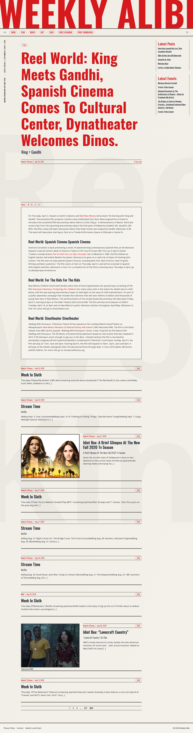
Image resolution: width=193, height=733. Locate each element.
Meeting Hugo (163, 63)
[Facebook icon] (28, 205)
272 (85, 708)
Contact (20, 728)
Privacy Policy (9, 728)
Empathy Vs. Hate (164, 59)
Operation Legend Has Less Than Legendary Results (170, 50)
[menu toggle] (5, 32)
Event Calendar (65, 32)
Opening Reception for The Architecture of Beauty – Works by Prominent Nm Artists (171, 94)
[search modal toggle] (187, 32)
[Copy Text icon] (35, 205)
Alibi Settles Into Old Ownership (169, 55)
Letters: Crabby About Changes (169, 67)
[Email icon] (39, 205)
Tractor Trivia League (166, 87)
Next (91, 708)
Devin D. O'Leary (27, 161)
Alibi (22, 594)
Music (32, 32)
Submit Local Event (33, 728)
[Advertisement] (81, 183)
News (13, 32)
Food (51, 32)
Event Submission (85, 32)
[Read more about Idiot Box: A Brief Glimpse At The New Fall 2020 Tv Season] (50, 457)
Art (42, 32)
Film (23, 32)
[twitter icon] (32, 205)
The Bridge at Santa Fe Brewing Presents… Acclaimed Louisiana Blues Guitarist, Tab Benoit (172, 104)
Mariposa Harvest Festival (167, 83)
